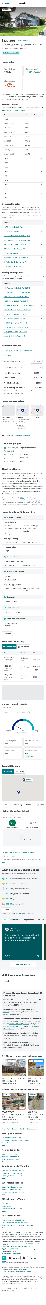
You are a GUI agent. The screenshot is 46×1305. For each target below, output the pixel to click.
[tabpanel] (23, 376)
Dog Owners (29, 920)
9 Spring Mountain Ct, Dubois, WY (16, 258)
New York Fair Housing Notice (10, 1248)
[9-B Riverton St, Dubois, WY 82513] (14, 1101)
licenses (15, 1241)
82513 (22, 498)
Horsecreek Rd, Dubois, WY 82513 (16, 297)
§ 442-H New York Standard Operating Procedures (16, 1246)
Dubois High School (15, 1026)
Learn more (18, 913)
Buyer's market (23, 733)
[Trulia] (4, 1258)
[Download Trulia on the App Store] (14, 1258)
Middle (29, 805)
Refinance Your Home (11, 53)
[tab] (9, 646)
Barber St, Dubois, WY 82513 (14, 336)
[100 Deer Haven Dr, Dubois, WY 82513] (14, 1067)
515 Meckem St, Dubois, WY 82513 (17, 292)
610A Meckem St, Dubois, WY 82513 (17, 310)
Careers (38, 1266)
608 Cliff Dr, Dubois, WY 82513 (15, 323)
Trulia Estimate (11, 108)
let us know (18, 1283)
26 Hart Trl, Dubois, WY (12, 253)
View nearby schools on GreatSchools (19, 852)
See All (7, 910)
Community (14, 920)
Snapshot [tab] (7, 712)
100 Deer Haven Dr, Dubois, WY (15, 245)
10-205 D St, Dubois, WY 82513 (15, 319)
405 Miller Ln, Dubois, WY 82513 (16, 301)
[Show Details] (41, 119)
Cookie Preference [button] (23, 1269)
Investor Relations (14, 1267)
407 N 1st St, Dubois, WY (13, 227)
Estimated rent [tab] (28, 351)
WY (8, 1129)
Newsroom (5, 1267)
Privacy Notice (6, 1269)
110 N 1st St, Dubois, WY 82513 (15, 314)
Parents (41, 920)
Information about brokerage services (16, 1250)
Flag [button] (37, 956)
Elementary (17, 805)
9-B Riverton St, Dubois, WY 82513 (17, 288)
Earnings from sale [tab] (11, 351)
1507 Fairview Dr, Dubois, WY (14, 249)
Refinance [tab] (7, 355)
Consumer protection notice (34, 1250)
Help (41, 1267)
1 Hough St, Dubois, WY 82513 (15, 332)
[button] (44, 3)
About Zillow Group (17, 1266)
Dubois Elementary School (19, 1024)
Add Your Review (23, 964)
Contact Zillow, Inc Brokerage (11, 1253)
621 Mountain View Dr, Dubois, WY (17, 236)
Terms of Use (23, 1267)
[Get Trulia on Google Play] (29, 1258)
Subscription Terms (33, 1267)
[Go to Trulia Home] (23, 3)
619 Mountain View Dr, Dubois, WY (17, 240)
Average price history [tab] (23, 712)
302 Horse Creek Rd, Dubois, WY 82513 (18, 305)
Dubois (6, 1012)
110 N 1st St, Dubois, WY (13, 231)
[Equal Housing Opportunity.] (26, 1288)
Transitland (28, 1232)
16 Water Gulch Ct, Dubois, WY (15, 262)
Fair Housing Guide (29, 1266)
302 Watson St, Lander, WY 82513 (16, 327)
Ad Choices (14, 1269)
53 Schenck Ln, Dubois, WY (14, 266)
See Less (8, 634)
